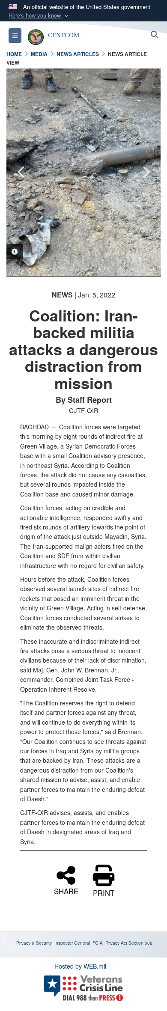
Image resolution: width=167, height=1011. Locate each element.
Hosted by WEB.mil (80, 966)
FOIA (97, 943)
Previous (21, 172)
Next (145, 172)
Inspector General (72, 943)
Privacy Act (116, 943)
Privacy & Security (34, 943)
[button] (39, 15)
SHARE (66, 890)
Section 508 (140, 943)
